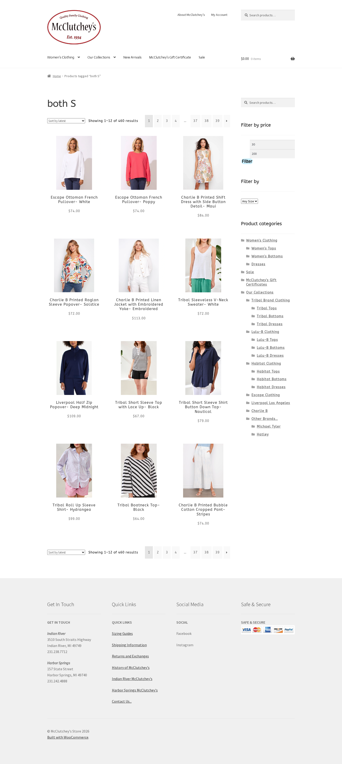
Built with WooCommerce (67, 737)
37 (195, 121)
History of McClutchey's (131, 667)
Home (57, 76)
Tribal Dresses (270, 324)
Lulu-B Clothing (265, 332)
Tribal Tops (267, 308)
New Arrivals (132, 57)
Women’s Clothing (60, 57)
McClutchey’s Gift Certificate (170, 57)
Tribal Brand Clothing (270, 300)
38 (207, 121)
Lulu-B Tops (267, 340)
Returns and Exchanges (130, 656)
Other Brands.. (264, 419)
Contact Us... (122, 701)
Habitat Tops (268, 371)
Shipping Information (129, 645)
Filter (247, 161)
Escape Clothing (265, 395)
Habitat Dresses (271, 387)
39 (217, 121)
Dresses (258, 264)
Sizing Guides (122, 633)
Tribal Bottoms (270, 316)
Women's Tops (263, 248)
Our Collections (98, 57)
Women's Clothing (261, 240)
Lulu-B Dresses (270, 356)
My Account (219, 15)
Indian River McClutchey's (132, 678)
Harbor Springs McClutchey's (135, 690)
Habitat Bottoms (272, 379)
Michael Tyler (269, 427)
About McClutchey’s (191, 15)
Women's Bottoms (267, 256)
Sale (202, 57)
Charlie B (259, 411)
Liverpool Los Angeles (270, 403)
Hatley (263, 434)
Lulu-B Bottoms (271, 348)
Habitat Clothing (266, 364)
